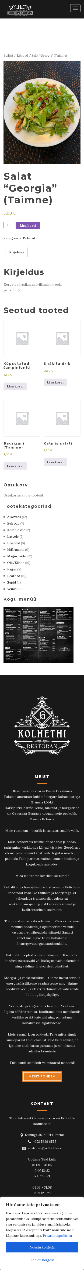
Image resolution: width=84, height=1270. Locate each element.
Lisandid (13, 543)
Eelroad (22, 56)
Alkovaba (14, 517)
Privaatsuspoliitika (57, 1236)
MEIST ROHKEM (42, 1076)
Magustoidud (17, 556)
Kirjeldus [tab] (16, 252)
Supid (11, 582)
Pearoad (13, 576)
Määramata (15, 549)
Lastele (13, 536)
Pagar (11, 569)
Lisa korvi (28, 225)
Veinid (12, 589)
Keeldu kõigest (42, 1260)
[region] (42, 1233)
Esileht (8, 56)
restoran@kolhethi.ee (45, 1148)
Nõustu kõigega (42, 1247)
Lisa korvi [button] (15, 386)
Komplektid (16, 530)
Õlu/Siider (15, 563)
